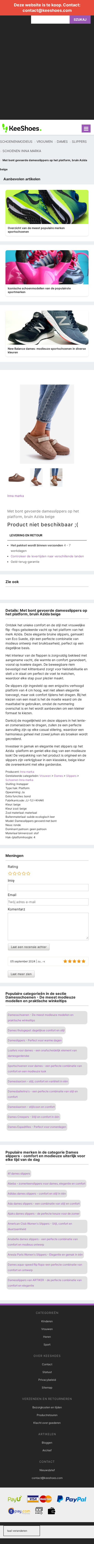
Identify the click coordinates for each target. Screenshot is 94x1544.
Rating (13, 867)
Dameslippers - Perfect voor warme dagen (35, 1040)
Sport (47, 1344)
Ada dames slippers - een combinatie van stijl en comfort (44, 1203)
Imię (11, 881)
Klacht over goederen (47, 1422)
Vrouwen (47, 1329)
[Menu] (86, 128)
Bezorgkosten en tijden (47, 1407)
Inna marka (15, 496)
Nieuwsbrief (47, 1470)
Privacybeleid (47, 1379)
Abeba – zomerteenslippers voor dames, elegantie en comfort (46, 1183)
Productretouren (47, 1415)
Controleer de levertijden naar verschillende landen (47, 556)
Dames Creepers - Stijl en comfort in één (33, 1117)
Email (12, 895)
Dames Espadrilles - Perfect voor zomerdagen (37, 1127)
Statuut (47, 1372)
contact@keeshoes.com (47, 10)
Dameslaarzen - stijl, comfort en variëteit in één (38, 1081)
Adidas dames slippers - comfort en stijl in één (37, 1193)
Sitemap (47, 1387)
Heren (47, 1336)
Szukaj (80, 19)
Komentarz (16, 909)
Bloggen (47, 1442)
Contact (47, 1364)
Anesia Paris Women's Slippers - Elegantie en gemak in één (45, 1254)
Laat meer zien (21, 974)
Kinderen (47, 1321)
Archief (47, 1450)
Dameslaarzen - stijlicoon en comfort (31, 1106)
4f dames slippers (19, 1173)
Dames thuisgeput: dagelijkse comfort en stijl (36, 1030)
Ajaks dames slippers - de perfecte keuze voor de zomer (43, 1213)
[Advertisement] (47, 73)
